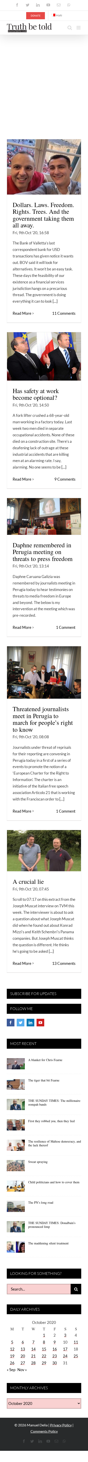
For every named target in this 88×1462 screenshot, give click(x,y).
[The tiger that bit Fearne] (16, 1086)
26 (12, 1363)
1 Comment (65, 627)
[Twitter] (20, 1022)
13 (23, 1349)
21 (33, 1356)
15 (44, 1349)
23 (54, 1356)
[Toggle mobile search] (69, 27)
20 (23, 1356)
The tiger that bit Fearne (43, 1080)
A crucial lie (28, 881)
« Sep (11, 1369)
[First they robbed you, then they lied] (16, 1126)
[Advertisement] (44, 80)
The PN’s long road (40, 1202)
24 (65, 1356)
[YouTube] (40, 1022)
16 (54, 1349)
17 (65, 1349)
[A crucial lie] (44, 850)
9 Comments (64, 479)
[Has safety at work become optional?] (44, 356)
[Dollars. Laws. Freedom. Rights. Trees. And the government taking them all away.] (44, 167)
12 (12, 1349)
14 (33, 1349)
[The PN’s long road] (16, 1208)
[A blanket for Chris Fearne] (16, 1065)
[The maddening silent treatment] (16, 1249)
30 (54, 1363)
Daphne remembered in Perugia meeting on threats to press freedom (43, 552)
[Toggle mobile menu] (78, 27)
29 (44, 1363)
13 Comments (63, 963)
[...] (55, 301)
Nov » (22, 1369)
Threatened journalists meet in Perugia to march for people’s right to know (43, 719)
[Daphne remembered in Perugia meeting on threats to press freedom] (44, 516)
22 (44, 1356)
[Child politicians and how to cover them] (16, 1187)
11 (76, 1342)
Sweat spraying (38, 1162)
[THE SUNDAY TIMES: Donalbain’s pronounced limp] (16, 1228)
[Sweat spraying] (16, 1167)
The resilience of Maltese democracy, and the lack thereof (54, 1143)
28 (33, 1363)
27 (23, 1363)
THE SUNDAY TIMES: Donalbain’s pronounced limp (51, 1225)
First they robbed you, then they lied (51, 1121)
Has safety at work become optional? (36, 394)
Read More (22, 313)
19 (12, 1356)
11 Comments (63, 313)
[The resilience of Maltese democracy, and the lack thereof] (16, 1147)
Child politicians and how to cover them (53, 1182)
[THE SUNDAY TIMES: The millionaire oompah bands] (16, 1106)
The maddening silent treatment (48, 1243)
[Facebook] (10, 1022)
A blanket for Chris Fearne (45, 1060)
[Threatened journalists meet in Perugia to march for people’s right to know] (44, 672)
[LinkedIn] (30, 1022)
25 (76, 1356)
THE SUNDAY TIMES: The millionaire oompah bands (54, 1102)
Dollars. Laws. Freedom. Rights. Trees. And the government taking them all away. (43, 215)
